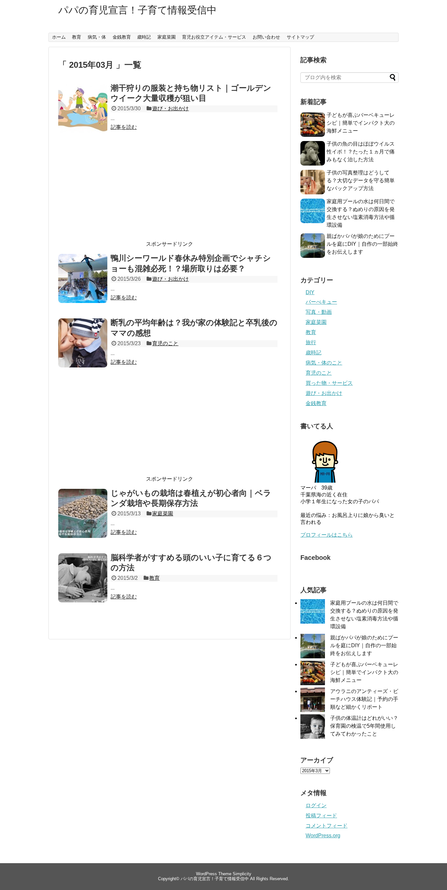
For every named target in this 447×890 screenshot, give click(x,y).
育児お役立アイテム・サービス (214, 37)
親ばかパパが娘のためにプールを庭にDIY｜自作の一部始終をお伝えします (362, 244)
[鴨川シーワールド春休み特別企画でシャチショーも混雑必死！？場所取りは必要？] (82, 285)
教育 (76, 37)
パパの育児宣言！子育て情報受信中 (137, 10)
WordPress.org (323, 835)
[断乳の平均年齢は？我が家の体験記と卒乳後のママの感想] (82, 350)
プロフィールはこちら (326, 535)
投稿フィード (321, 815)
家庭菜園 (166, 37)
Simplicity (242, 873)
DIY (310, 292)
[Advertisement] (169, 193)
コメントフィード (327, 825)
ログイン (316, 805)
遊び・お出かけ (170, 108)
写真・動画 (319, 312)
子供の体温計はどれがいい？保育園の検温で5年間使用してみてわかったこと (364, 726)
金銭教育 (122, 37)
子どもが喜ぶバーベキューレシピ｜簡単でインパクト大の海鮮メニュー (361, 123)
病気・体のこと (324, 362)
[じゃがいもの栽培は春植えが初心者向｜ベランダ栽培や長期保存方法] (82, 520)
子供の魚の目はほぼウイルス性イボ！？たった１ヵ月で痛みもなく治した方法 (361, 151)
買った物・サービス (329, 383)
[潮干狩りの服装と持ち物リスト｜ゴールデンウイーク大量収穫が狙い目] (82, 115)
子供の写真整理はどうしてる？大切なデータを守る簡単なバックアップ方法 (361, 180)
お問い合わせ (266, 37)
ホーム (59, 37)
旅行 (311, 342)
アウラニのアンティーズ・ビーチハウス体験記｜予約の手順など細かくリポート (364, 699)
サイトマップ (300, 37)
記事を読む (124, 127)
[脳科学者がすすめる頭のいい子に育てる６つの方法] (82, 585)
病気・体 (97, 37)
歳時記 (144, 37)
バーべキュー (321, 302)
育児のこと (165, 343)
